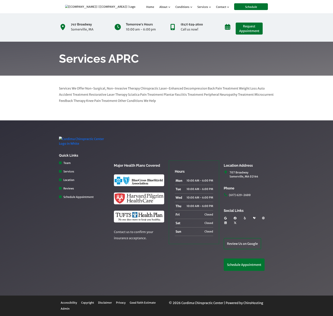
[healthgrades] (254, 218)
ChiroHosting (253, 303)
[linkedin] (225, 223)
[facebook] (235, 218)
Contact (221, 7)
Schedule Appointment (78, 197)
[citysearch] (263, 218)
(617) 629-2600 (240, 195)
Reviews (68, 188)
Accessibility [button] (69, 302)
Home (150, 7)
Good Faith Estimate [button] (143, 302)
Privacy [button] (121, 302)
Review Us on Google (242, 244)
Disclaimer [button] (105, 302)
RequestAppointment (249, 28)
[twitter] (235, 223)
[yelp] (245, 218)
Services (202, 7)
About (163, 7)
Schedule (251, 7)
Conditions (182, 7)
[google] (225, 218)
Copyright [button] (87, 302)
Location (68, 180)
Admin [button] (65, 308)
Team (67, 163)
